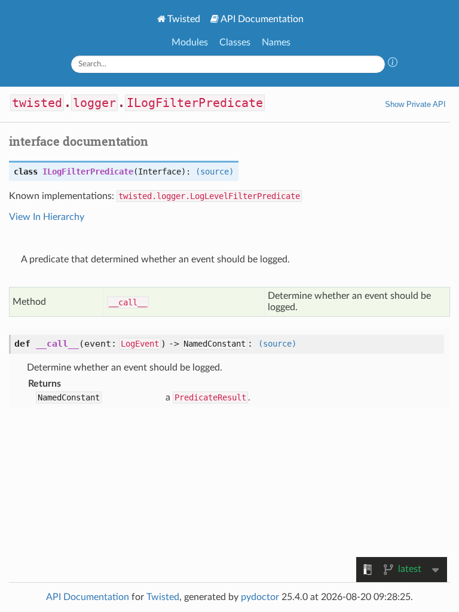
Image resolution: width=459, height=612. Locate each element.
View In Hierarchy (46, 217)
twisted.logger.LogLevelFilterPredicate (209, 196)
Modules (190, 42)
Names (276, 42)
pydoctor (260, 597)
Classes (234, 42)
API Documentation (262, 19)
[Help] (392, 64)
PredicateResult (210, 397)
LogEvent (140, 343)
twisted (37, 103)
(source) (214, 171)
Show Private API (415, 104)
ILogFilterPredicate (195, 103)
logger (94, 103)
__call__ (128, 302)
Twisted (183, 19)
